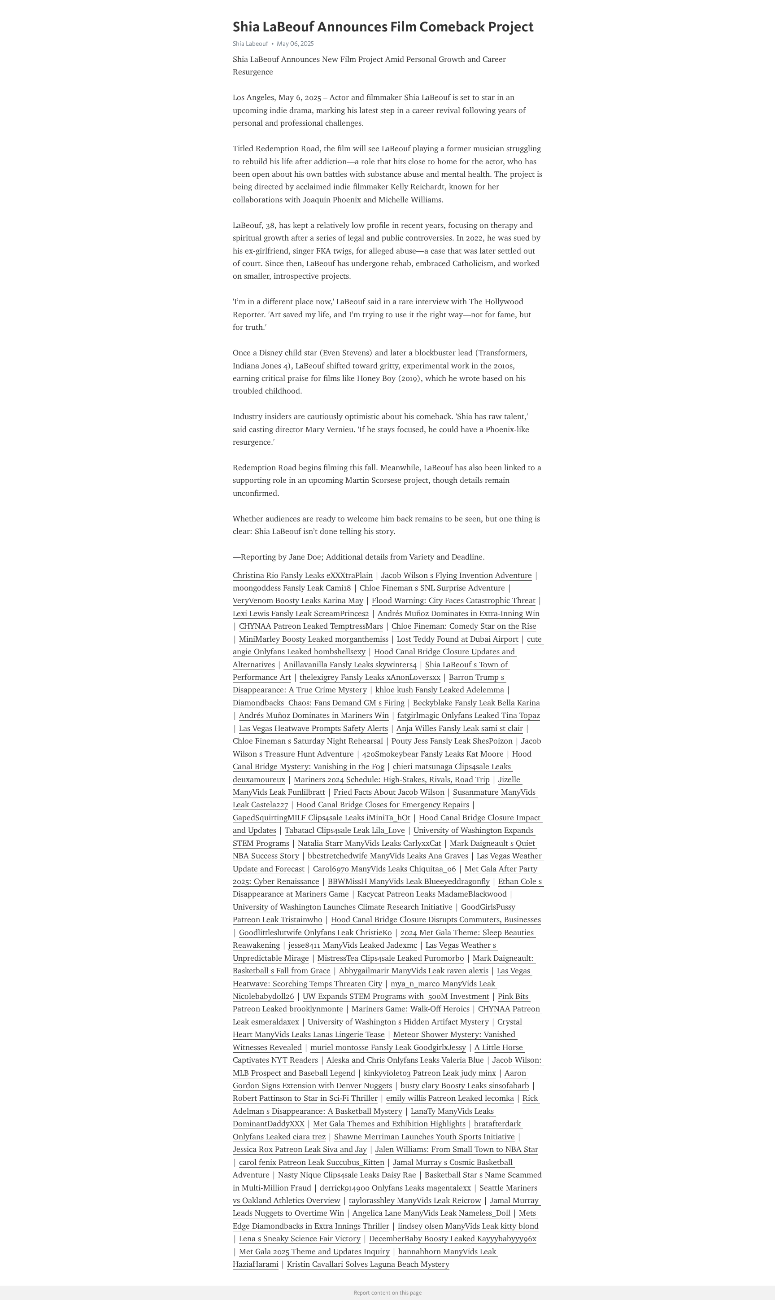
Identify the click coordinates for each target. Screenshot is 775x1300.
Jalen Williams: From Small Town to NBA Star (456, 1149)
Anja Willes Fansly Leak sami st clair (459, 728)
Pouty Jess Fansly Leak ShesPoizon (452, 741)
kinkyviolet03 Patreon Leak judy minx (430, 1073)
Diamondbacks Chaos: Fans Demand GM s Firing (319, 703)
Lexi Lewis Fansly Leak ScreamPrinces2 (301, 613)
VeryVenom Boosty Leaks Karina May (298, 600)
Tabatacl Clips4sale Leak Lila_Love (345, 830)
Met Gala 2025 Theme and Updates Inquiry (314, 1251)
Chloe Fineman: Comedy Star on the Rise (464, 626)
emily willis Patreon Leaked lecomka (450, 1098)
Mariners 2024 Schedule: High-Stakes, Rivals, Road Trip (392, 779)
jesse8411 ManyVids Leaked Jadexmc (352, 945)
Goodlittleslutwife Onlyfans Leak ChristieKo (315, 932)
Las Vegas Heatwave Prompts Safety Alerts (313, 728)
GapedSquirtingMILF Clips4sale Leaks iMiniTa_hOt (321, 818)
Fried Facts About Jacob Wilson (389, 792)
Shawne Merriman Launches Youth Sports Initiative (424, 1137)
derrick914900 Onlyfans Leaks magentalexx (395, 1188)
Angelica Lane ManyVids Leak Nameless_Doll (431, 1213)
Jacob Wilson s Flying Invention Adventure (456, 575)
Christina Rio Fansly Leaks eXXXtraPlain (303, 575)
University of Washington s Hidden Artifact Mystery (398, 1022)
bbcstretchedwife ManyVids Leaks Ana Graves (388, 856)
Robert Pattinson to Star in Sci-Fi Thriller (305, 1098)
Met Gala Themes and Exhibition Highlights (389, 1124)
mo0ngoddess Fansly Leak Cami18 (292, 588)
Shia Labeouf (250, 43)
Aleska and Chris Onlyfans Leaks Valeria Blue (405, 1060)
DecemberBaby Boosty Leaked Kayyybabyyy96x (452, 1238)
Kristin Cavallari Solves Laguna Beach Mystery (368, 1264)
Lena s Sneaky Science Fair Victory (300, 1238)
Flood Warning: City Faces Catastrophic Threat (454, 600)
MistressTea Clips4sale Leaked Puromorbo (391, 958)
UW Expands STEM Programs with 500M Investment (396, 996)
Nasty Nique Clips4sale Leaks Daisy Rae (347, 1175)
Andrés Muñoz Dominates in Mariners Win (314, 715)
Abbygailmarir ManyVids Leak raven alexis (413, 971)
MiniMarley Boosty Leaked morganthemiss (313, 639)
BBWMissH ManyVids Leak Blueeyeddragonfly (409, 881)
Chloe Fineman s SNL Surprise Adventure (432, 588)
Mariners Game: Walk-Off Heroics (411, 1009)
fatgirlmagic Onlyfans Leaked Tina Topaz (468, 715)
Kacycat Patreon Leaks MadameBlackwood (432, 894)
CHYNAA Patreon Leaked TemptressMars (311, 626)
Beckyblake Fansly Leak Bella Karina (476, 703)
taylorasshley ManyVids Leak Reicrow (415, 1200)
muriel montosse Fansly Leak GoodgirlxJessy (388, 1047)
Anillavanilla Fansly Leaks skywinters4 (350, 665)
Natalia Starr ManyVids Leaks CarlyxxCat (369, 843)
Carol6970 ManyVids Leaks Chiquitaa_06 (384, 869)
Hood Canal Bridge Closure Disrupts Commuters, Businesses (436, 919)
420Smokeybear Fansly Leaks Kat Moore (433, 754)
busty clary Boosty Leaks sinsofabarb (465, 1085)
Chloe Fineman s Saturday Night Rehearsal (308, 741)
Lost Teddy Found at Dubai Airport (457, 639)
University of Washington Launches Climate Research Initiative (343, 907)
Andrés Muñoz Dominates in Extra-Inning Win (459, 613)
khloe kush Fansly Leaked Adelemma (439, 690)
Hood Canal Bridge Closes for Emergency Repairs (382, 805)
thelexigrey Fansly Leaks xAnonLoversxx (370, 677)
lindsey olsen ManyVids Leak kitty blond (468, 1226)
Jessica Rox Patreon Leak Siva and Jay (300, 1149)
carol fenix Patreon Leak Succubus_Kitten (311, 1162)
